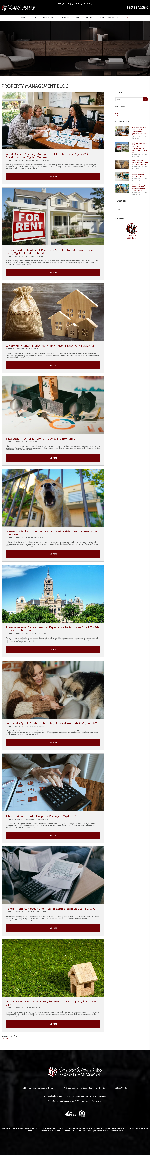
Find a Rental (50, 18)
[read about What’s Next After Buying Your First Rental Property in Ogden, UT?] (53, 312)
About (101, 18)
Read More (53, 177)
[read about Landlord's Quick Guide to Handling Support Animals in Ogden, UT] (53, 690)
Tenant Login (84, 4)
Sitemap (86, 1101)
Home (24, 18)
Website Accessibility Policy (113, 1131)
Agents (89, 18)
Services (35, 18)
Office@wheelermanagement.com (38, 1088)
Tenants (77, 18)
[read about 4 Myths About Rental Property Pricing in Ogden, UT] (53, 782)
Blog (126, 18)
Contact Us (114, 18)
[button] (117, 114)
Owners (65, 18)
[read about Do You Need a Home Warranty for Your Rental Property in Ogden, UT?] (53, 968)
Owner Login (65, 4)
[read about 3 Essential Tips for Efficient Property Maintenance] (53, 405)
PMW (76, 1101)
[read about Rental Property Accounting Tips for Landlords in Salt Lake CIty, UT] (53, 875)
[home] (18, 7)
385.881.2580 (137, 8)
